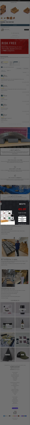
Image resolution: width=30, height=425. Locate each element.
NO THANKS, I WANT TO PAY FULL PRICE (22, 223)
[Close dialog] (28, 201)
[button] (22, 217)
